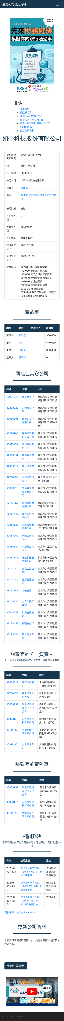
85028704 (12, 433)
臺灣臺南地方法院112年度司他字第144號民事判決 (31, 872)
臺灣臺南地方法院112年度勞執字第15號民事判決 (31, 886)
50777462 (12, 502)
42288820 (12, 407)
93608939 (12, 704)
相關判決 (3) (26, 126)
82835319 (12, 466)
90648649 (12, 612)
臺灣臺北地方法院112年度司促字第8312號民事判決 (30, 901)
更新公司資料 (27, 130)
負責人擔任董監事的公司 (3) (35, 123)
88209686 (12, 601)
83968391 (12, 418)
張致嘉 (24, 187)
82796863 (12, 477)
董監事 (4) (25, 112)
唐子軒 (22, 357)
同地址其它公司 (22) (31, 116)
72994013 (12, 396)
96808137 (12, 718)
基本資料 (24, 108)
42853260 (12, 535)
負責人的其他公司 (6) (31, 119)
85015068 (12, 444)
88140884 (12, 590)
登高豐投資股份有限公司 (28, 492)
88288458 (12, 623)
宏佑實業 (27, 590)
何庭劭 (22, 350)
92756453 (12, 693)
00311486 (11, 744)
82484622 (12, 682)
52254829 (12, 524)
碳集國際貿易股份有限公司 (28, 708)
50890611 (11, 488)
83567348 (12, 557)
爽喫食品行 (28, 623)
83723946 (12, 579)
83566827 (12, 546)
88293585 (12, 634)
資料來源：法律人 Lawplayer (20, 912)
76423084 (12, 568)
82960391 (12, 455)
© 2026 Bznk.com (12, 1016)
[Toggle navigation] (57, 4)
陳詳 (21, 342)
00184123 (11, 729)
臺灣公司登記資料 (14, 4)
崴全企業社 (28, 396)
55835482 (12, 513)
